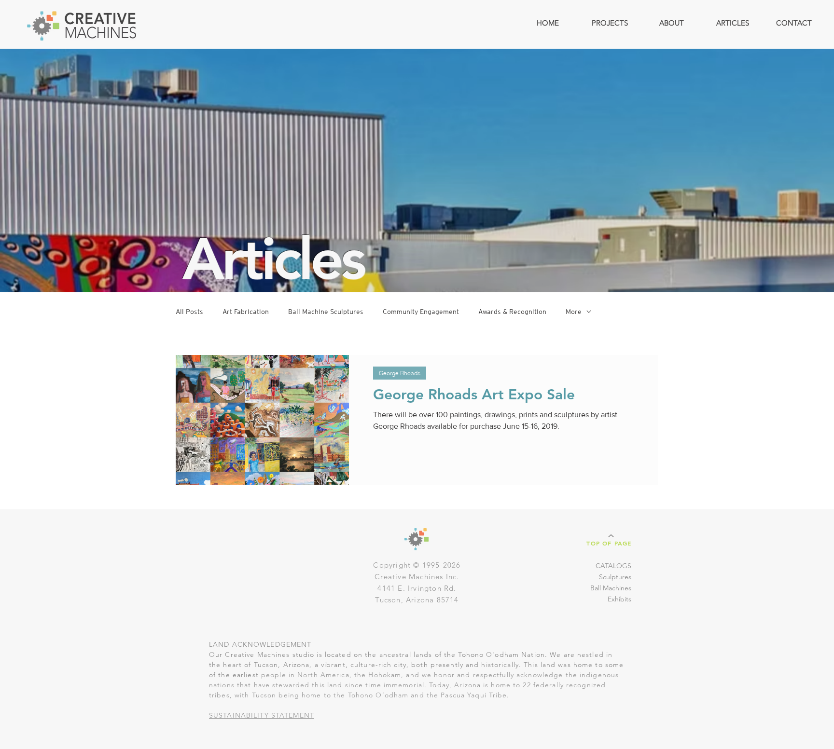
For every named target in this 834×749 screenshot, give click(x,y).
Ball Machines (610, 588)
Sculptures (615, 576)
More (574, 311)
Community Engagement (421, 311)
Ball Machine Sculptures (325, 311)
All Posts (189, 311)
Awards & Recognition (512, 311)
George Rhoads (399, 373)
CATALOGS (613, 565)
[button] (609, 23)
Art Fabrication (245, 311)
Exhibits (619, 599)
